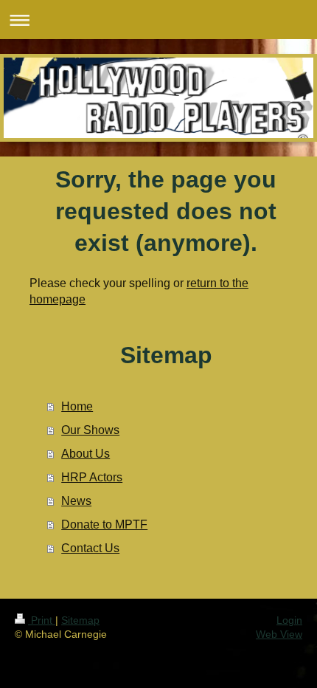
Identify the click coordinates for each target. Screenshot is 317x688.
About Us (85, 453)
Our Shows (90, 430)
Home (77, 406)
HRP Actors (91, 477)
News (76, 501)
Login (289, 620)
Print (41, 620)
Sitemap (80, 620)
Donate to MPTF (104, 524)
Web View (279, 634)
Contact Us (90, 548)
